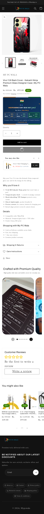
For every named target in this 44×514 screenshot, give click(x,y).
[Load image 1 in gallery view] (10, 62)
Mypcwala (25, 508)
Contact (21, 485)
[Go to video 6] (26, 339)
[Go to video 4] (22, 339)
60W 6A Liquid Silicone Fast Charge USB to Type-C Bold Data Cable (10, 413)
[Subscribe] (36, 472)
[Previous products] (34, 158)
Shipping (13, 94)
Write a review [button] (22, 371)
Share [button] (8, 258)
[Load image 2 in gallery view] (22, 62)
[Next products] (38, 158)
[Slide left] (2, 63)
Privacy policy (34, 485)
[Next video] (31, 339)
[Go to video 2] (19, 339)
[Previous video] (13, 339)
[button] (3, 8)
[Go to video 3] (21, 339)
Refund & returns (15, 490)
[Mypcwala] (11, 439)
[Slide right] (41, 63)
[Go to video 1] (17, 339)
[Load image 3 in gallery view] (33, 62)
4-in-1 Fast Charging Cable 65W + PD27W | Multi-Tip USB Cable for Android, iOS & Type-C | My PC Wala (21, 164)
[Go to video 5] (24, 339)
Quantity (6, 127)
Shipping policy (32, 490)
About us (10, 485)
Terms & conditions (23, 496)
